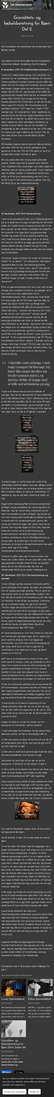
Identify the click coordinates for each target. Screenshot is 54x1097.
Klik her (42, 966)
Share (8, 1072)
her (6, 50)
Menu (50, 4)
